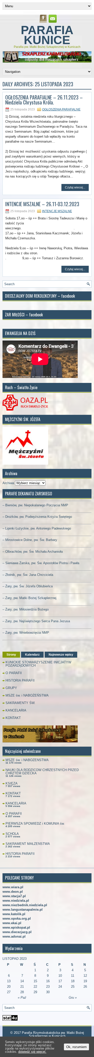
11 (72, 975)
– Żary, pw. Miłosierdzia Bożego (26, 609)
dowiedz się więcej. (32, 1052)
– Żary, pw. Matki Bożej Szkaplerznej (29, 598)
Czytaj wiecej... (75, 187)
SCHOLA (12, 834)
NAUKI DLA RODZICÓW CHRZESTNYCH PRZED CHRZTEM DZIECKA (42, 771)
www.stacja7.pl (14, 896)
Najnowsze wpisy (61, 654)
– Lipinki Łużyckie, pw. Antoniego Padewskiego (37, 528)
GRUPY (11, 688)
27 (9, 992)
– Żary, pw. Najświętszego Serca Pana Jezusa (36, 621)
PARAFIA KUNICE (47, 35)
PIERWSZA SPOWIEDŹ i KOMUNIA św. (35, 823)
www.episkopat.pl (16, 927)
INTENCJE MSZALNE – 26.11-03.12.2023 (42, 204)
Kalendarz (32, 654)
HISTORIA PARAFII (20, 680)
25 (72, 986)
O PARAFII (14, 673)
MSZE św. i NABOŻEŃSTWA (27, 695)
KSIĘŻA (12, 783)
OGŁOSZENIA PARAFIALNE (61, 109)
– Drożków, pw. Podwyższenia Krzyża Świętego (37, 517)
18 (72, 981)
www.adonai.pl (14, 936)
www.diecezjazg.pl (17, 932)
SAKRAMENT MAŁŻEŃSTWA (28, 844)
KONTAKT (13, 718)
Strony (11, 654)
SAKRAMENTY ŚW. (20, 703)
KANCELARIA (16, 710)
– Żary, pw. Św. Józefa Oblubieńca (28, 586)
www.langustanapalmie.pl (23, 909)
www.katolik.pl (14, 914)
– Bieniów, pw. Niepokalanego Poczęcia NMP (35, 505)
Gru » (73, 997)
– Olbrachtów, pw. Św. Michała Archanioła (33, 551)
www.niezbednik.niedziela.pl (25, 905)
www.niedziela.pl (16, 900)
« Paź (22, 997)
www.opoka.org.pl (17, 918)
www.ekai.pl (12, 923)
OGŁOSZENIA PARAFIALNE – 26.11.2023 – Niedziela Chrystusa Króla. (44, 99)
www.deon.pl (13, 891)
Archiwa (8, 483)
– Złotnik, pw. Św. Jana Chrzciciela (28, 575)
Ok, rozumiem (76, 1047)
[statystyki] (10, 1019)
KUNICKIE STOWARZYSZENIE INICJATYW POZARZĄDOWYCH (38, 663)
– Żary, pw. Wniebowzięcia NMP (26, 632)
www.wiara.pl (13, 887)
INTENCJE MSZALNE (57, 211)
